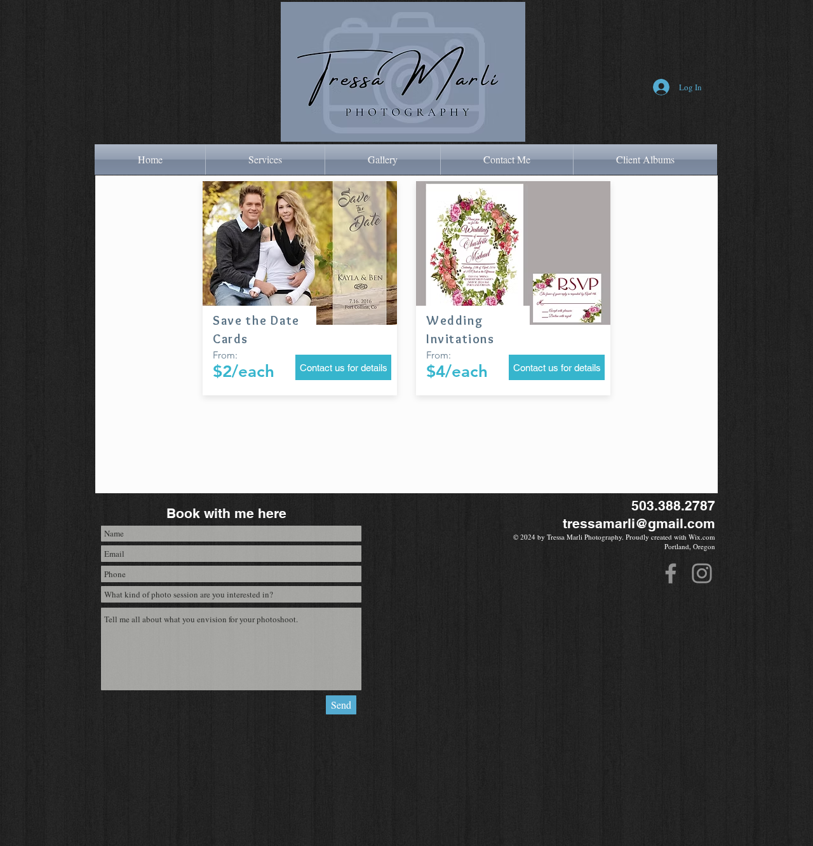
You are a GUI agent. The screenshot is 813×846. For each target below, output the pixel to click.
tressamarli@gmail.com (639, 523)
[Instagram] (702, 573)
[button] (265, 159)
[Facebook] (670, 573)
